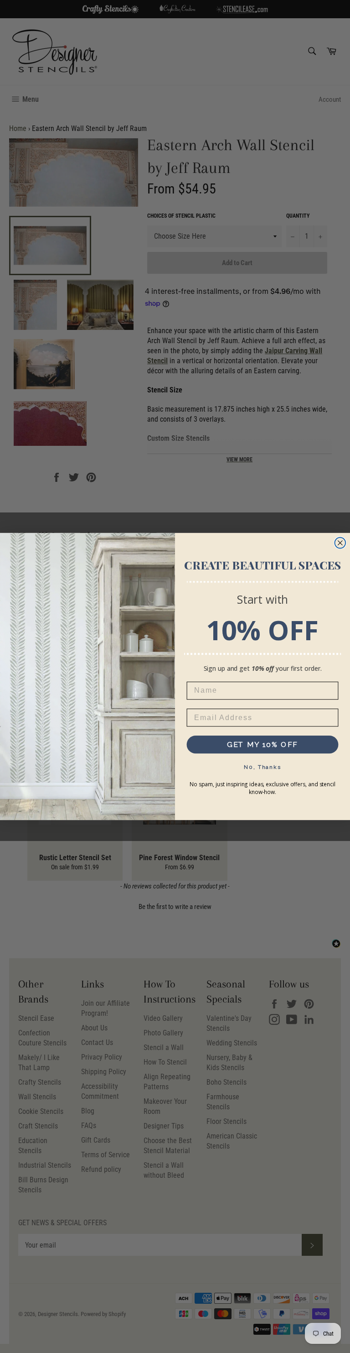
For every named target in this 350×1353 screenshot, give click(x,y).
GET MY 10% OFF (263, 744)
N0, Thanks (262, 767)
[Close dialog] (340, 543)
